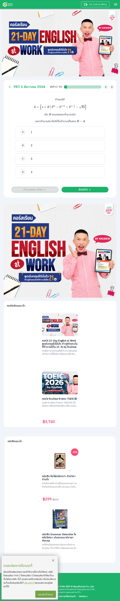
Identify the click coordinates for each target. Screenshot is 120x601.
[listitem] (60, 132)
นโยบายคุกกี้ (29, 583)
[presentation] (60, 107)
